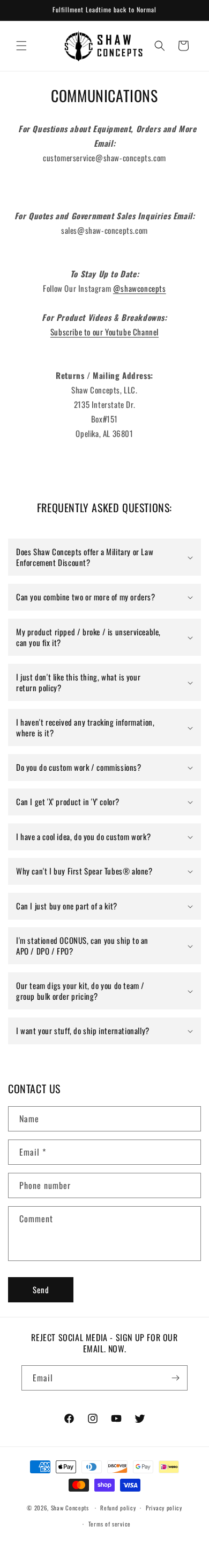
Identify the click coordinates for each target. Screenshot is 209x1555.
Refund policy (118, 1507)
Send (41, 1289)
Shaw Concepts (70, 1507)
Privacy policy (164, 1507)
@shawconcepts (139, 288)
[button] (21, 46)
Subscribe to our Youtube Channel (104, 332)
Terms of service (109, 1524)
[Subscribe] (175, 1378)
